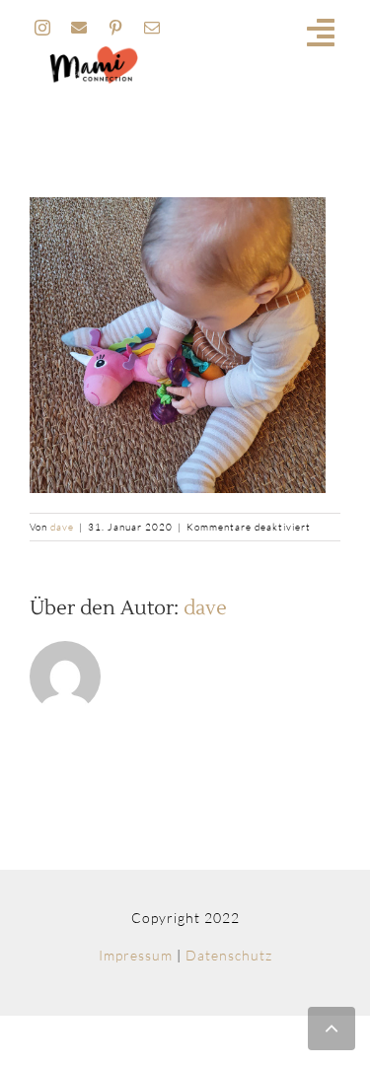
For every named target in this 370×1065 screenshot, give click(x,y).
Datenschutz (228, 955)
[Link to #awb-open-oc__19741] (321, 32)
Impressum (136, 955)
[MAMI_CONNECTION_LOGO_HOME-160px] (93, 52)
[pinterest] (116, 28)
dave (62, 527)
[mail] (152, 28)
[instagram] (43, 28)
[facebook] (79, 28)
